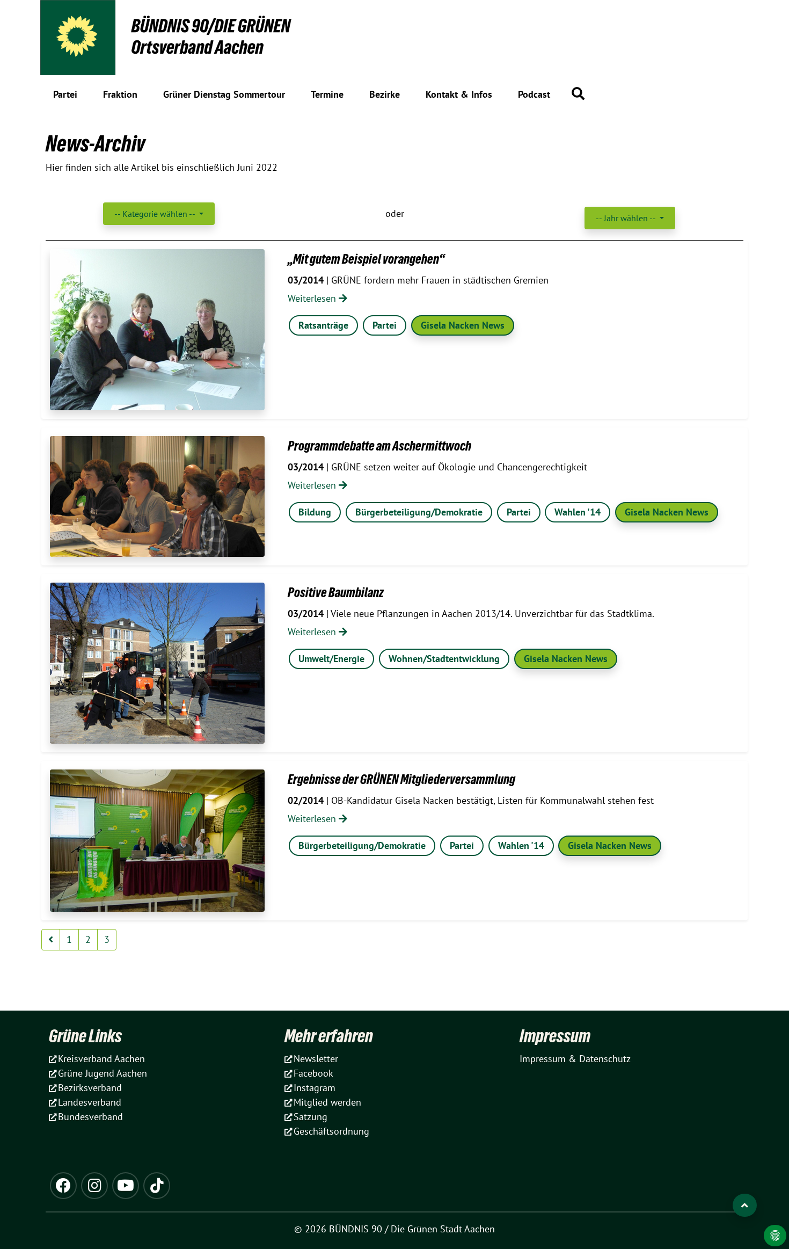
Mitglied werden (327, 1102)
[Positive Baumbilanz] (157, 663)
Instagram (314, 1087)
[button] (578, 93)
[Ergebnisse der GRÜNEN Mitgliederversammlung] (157, 840)
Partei (384, 325)
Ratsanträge (323, 325)
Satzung (310, 1116)
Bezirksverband (90, 1087)
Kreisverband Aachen (101, 1058)
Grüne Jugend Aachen (102, 1073)
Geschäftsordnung (331, 1131)
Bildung (314, 512)
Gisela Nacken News (463, 325)
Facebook (313, 1073)
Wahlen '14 (577, 512)
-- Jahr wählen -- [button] (627, 218)
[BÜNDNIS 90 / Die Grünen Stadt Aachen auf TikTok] (156, 1185)
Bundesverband (90, 1116)
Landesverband (89, 1102)
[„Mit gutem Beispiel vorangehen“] (157, 329)
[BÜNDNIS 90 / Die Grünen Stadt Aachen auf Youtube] (125, 1185)
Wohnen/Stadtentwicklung (444, 658)
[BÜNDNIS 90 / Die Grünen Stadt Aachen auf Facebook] (63, 1185)
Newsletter (316, 1058)
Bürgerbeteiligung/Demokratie (419, 512)
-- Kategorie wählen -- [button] (155, 213)
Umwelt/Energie (331, 658)
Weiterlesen (313, 298)
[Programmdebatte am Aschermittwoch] (157, 496)
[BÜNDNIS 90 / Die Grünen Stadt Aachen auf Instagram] (94, 1185)
